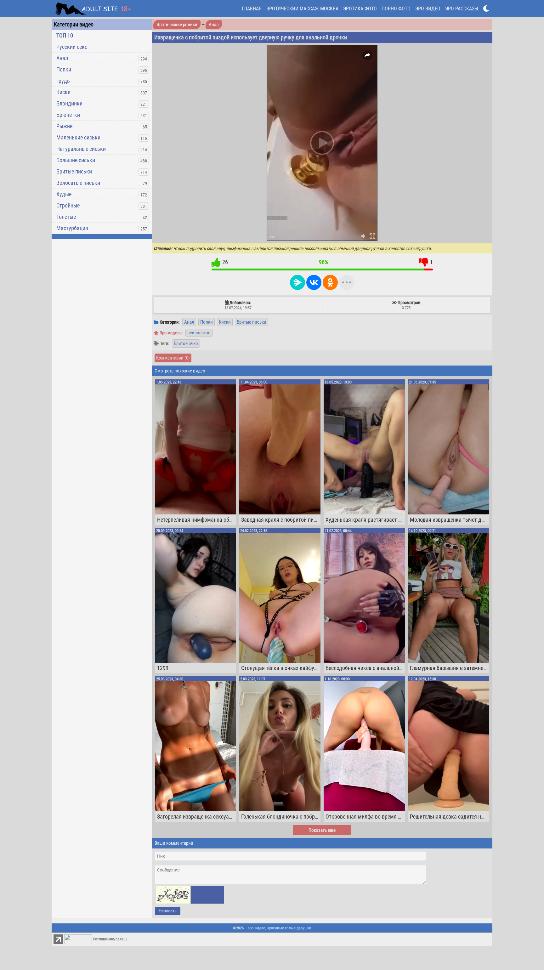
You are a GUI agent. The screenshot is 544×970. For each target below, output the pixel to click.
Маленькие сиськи (78, 137)
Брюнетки (68, 114)
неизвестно (199, 333)
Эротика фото (360, 9)
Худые (63, 194)
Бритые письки (74, 171)
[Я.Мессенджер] (297, 282)
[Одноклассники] (330, 282)
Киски (63, 92)
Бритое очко (186, 343)
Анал (62, 58)
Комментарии (173, 358)
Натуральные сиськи (81, 148)
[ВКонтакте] (313, 282)
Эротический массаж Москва (302, 9)
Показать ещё (322, 830)
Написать (168, 911)
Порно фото (396, 9)
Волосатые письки (78, 182)
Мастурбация (72, 228)
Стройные (68, 205)
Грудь (63, 80)
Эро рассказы (461, 9)
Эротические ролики (176, 24)
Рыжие (64, 126)
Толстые (66, 216)
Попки (63, 69)
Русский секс (71, 46)
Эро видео (427, 9)
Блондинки (69, 103)
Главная (252, 9)
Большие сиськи (75, 160)
